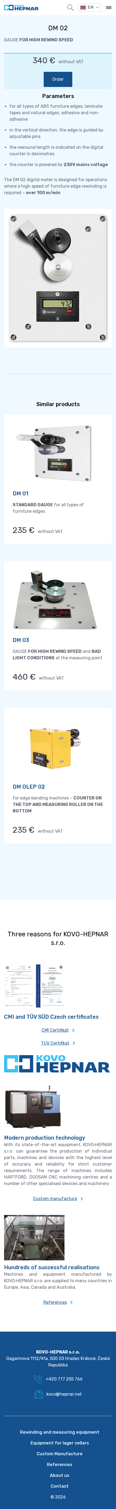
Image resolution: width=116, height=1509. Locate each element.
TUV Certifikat (55, 1043)
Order (58, 79)
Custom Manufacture (60, 1453)
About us (59, 1475)
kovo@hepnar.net (64, 1394)
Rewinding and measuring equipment (59, 1432)
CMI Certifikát (55, 1030)
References (55, 1302)
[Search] (70, 7)
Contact (60, 1486)
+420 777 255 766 (64, 1379)
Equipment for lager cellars (59, 1443)
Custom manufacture (55, 1198)
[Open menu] (108, 7)
